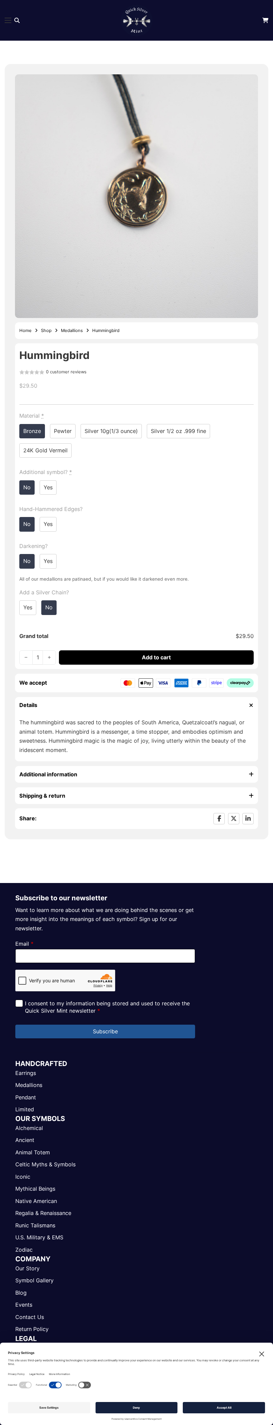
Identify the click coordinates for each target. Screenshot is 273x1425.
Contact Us (29, 1317)
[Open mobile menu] (8, 20)
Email (24, 943)
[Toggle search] (17, 20)
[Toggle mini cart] (265, 20)
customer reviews (66, 372)
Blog (21, 1292)
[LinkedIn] (248, 818)
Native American (36, 1201)
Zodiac (24, 1249)
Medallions (72, 330)
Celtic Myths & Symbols (45, 1164)
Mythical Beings (35, 1188)
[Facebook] (219, 818)
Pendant (25, 1097)
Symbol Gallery (34, 1280)
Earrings (25, 1073)
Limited (24, 1109)
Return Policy (32, 1329)
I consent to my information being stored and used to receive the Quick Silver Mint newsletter (107, 1007)
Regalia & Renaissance (43, 1213)
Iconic (22, 1176)
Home (25, 330)
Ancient (24, 1140)
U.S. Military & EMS (39, 1237)
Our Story (27, 1268)
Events (23, 1304)
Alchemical (29, 1128)
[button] (249, 83)
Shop (46, 330)
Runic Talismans (35, 1225)
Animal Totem (32, 1152)
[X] (233, 818)
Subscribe (105, 1031)
